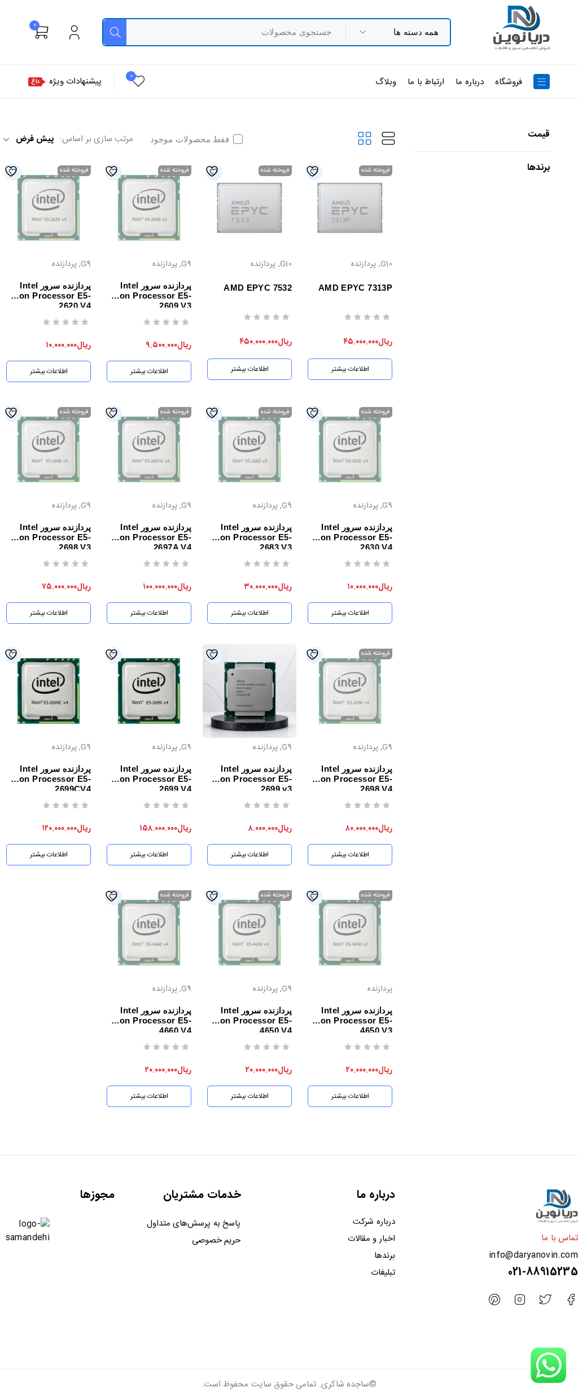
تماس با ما (559, 1238)
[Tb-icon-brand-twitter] (545, 1300)
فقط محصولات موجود (189, 139)
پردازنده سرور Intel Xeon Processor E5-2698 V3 (49, 537)
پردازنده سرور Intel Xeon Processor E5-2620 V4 (49, 295)
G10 (386, 264)
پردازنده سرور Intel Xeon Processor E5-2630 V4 (351, 537)
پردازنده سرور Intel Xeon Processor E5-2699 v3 (250, 779)
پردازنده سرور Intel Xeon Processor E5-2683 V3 (250, 537)
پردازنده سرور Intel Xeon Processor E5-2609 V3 (150, 295)
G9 (186, 264)
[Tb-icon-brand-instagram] (520, 1300)
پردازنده (363, 264)
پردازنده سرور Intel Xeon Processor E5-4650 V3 (351, 1020)
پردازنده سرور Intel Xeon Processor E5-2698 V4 (351, 779)
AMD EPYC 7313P (355, 287)
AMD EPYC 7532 (258, 287)
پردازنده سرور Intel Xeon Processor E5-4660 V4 (150, 1020)
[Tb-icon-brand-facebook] (571, 1300)
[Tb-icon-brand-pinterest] (494, 1300)
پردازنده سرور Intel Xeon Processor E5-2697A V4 (150, 537)
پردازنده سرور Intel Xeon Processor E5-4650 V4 (250, 1020)
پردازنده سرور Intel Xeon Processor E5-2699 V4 (150, 779)
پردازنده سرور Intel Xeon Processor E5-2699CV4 (49, 779)
